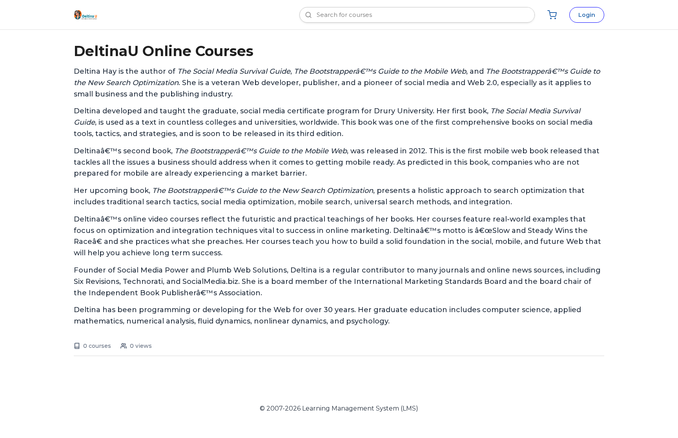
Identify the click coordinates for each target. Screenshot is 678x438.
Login (586, 14)
